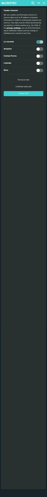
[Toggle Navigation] (44, 3)
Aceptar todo (23, 94)
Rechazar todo (23, 80)
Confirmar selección (23, 87)
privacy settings (14, 28)
